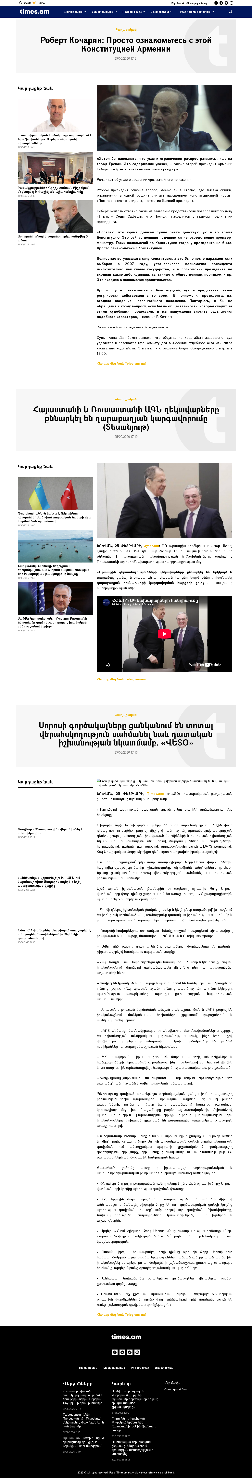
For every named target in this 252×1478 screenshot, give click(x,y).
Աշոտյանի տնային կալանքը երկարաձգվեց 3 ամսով (53, 238)
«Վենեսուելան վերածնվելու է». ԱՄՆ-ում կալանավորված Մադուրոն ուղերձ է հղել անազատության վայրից (49, 882)
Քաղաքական (73, 12)
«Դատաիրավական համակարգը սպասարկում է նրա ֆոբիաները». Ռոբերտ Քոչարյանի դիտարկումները (55, 139)
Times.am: (155, 793)
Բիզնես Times (132, 12)
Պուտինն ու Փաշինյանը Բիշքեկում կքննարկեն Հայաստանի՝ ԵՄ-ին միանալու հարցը (134, 1424)
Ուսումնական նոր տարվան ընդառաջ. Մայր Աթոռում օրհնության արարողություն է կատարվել (132, 1448)
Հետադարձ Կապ (196, 3)
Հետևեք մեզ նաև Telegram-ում (121, 363)
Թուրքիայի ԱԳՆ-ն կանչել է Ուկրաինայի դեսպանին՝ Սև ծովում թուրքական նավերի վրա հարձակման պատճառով (54, 517)
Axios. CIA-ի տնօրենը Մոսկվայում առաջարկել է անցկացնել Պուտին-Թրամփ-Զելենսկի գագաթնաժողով (54, 934)
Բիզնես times (140, 1368)
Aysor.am (151, 545)
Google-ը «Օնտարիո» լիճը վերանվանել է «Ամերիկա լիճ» (50, 831)
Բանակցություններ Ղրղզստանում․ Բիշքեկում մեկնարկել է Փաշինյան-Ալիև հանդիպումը (53, 190)
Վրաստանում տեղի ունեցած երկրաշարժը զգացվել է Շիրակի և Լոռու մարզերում (83, 1442)
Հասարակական (102, 12)
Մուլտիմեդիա (160, 12)
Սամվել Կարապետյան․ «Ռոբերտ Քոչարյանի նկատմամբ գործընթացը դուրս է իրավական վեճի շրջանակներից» (52, 622)
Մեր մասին (178, 3)
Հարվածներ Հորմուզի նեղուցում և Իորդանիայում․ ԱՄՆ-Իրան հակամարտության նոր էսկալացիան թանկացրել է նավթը (54, 570)
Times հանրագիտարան (194, 12)
